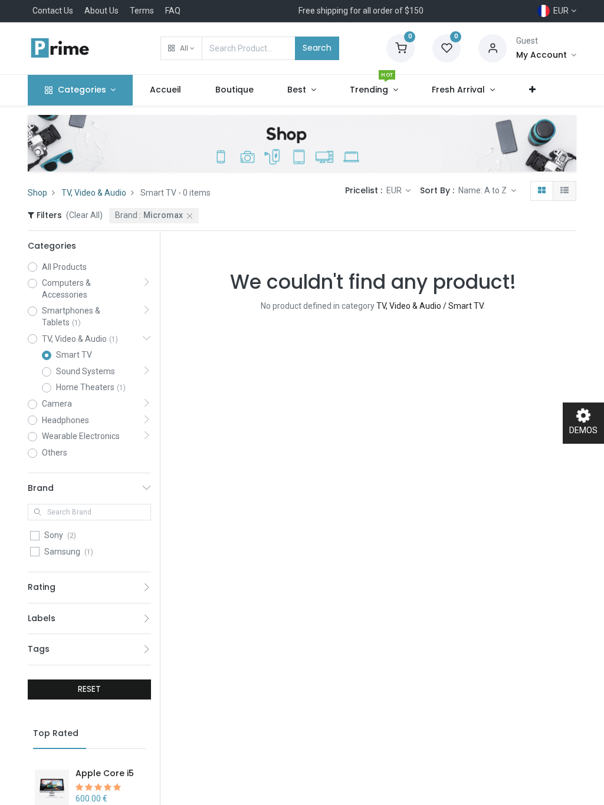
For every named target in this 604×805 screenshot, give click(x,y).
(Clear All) (84, 215)
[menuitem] (165, 90)
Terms (142, 10)
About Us (101, 10)
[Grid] (541, 191)
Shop (37, 192)
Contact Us (52, 10)
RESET (89, 689)
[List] (564, 191)
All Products (64, 267)
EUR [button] (394, 190)
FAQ (172, 10)
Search (317, 48)
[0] (400, 47)
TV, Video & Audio (93, 192)
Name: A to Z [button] (483, 190)
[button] (181, 48)
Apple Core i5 (105, 773)
